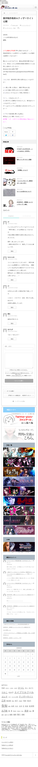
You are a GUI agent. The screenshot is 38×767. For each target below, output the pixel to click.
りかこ (5, 692)
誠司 (3, 714)
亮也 (13, 701)
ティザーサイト (8, 28)
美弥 (26, 711)
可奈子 (29, 701)
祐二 (22, 711)
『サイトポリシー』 (16, 375)
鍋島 (11, 714)
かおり (7, 688)
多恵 (12, 706)
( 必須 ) (8, 346)
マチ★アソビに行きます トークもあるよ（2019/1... (25, 150)
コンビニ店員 (14, 697)
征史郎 (31, 706)
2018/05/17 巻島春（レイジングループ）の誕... (25, 203)
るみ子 (11, 692)
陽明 (14, 714)
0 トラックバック (27, 216)
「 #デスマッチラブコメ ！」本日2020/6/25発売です (16, 624)
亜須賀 (8, 701)
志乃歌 (5, 711)
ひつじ (21, 688)
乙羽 (4, 701)
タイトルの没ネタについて (24, 191)
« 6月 (18, 676)
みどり (31, 688)
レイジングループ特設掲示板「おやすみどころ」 (19, 560)
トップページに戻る (20, 401)
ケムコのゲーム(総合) (7, 742)
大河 (20, 706)
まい (26, 688)
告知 (14, 28)
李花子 (14, 711)
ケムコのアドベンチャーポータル (13, 755)
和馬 (9, 706)
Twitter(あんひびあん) (7, 748)
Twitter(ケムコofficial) (7, 745)
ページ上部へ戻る (35, 755)
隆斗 (19, 715)
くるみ (11, 688)
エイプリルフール (24, 692)
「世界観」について (22, 170)
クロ (9, 697)
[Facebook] (13, 135)
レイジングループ (25, 25)
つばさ (15, 688)
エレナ (5, 696)
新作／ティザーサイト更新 (24, 159)
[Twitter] (6, 135)
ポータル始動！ (11, 391)
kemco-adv (15, 25)
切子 (16, 701)
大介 (16, 706)
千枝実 (20, 701)
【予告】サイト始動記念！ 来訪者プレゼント (19, 395)
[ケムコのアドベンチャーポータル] (9, 8)
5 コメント (11, 216)
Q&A (3, 688)
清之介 (19, 711)
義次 (30, 711)
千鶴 (24, 701)
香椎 (23, 714)
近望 (6, 714)
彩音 (26, 706)
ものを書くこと (7, 630)
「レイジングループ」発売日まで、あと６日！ (25, 182)
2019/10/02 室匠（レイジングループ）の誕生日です (20, 594)
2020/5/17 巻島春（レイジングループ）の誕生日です (16, 627)
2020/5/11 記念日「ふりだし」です (12, 637)
